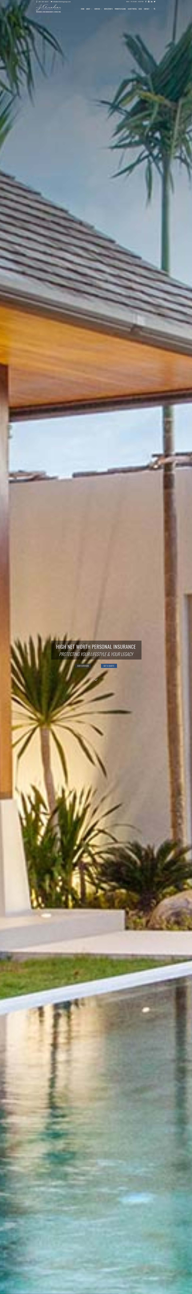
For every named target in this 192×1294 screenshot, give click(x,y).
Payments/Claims (120, 9)
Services (97, 9)
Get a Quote (109, 665)
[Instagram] (148, 2)
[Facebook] (145, 2)
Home (82, 9)
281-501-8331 (43, 2)
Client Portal (132, 9)
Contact (146, 9)
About (88, 9)
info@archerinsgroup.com (62, 2)
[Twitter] (154, 2)
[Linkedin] (151, 2)
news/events (108, 9)
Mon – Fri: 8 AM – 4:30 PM (134, 2)
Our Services (83, 665)
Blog (140, 9)
